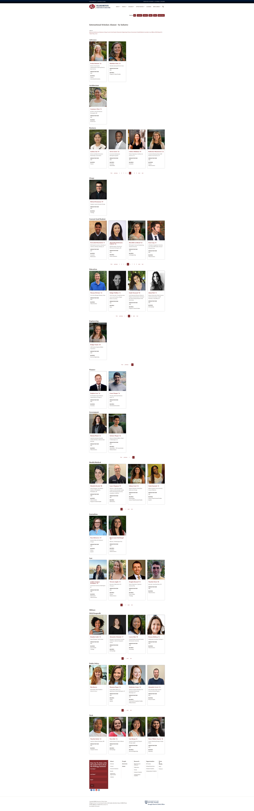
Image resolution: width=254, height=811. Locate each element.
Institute (112, 763)
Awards (111, 771)
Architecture (96, 32)
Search (163, 7)
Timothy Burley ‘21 (95, 739)
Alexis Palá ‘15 (152, 293)
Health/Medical (140, 32)
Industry (145, 15)
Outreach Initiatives (114, 768)
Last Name (93, 774)
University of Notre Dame (101, 801)
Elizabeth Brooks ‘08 (96, 486)
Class (155, 15)
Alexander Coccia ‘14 (154, 687)
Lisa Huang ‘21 (133, 739)
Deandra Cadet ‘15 (95, 637)
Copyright (91, 801)
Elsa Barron (93, 687)
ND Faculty (148, 763)
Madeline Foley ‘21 (115, 63)
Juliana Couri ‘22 (134, 486)
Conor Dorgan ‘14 (115, 393)
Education (119, 32)
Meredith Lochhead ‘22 (135, 242)
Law (150, 32)
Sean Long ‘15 (152, 242)
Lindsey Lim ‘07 (94, 151)
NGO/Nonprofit (158, 32)
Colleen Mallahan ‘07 (135, 151)
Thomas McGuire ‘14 (96, 293)
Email (91, 779)
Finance (129, 32)
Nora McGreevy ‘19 (95, 538)
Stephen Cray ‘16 (95, 393)
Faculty (135, 769)
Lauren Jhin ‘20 (133, 637)
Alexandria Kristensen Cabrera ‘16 (116, 243)
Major (150, 15)
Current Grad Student (112, 32)
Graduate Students (138, 772)
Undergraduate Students (137, 775)
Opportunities (140, 6)
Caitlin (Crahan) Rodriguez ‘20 (95, 582)
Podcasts (161, 768)
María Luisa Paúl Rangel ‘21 (117, 538)
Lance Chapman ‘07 (115, 486)
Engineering (124, 32)
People (124, 6)
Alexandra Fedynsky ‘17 (116, 637)
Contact (112, 766)
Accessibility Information (94, 806)
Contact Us (105, 804)
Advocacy (91, 32)
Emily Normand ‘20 (134, 293)
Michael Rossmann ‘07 (96, 202)
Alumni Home (161, 15)
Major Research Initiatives (137, 764)
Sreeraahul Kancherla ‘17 (97, 242)
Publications (136, 767)
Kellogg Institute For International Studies (98, 803)
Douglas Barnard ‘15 (135, 582)
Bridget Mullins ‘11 (115, 293)
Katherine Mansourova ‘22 (156, 151)
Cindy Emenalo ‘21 (153, 486)
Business (102, 32)
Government (134, 32)
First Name (93, 768)
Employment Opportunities (113, 774)
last (142, 173)
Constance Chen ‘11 (96, 109)
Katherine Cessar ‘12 (135, 687)
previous (116, 173)
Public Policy (92, 33)
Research (130, 6)
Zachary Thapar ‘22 (115, 436)
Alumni (123, 766)
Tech (96, 33)
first (111, 173)
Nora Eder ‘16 (113, 739)
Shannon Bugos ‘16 (115, 687)
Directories (124, 763)
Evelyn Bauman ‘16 (95, 63)
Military (153, 32)
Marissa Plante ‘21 (95, 436)
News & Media (156, 6)
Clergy (105, 32)
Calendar (148, 6)
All (134, 15)
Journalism (146, 32)
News (160, 766)
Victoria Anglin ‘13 (115, 582)
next (139, 173)
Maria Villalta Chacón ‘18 (155, 739)
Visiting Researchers (150, 766)
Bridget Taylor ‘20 (95, 344)
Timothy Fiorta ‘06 (153, 582)
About (117, 6)
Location (139, 15)
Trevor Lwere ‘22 (114, 151)
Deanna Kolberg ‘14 (154, 637)
